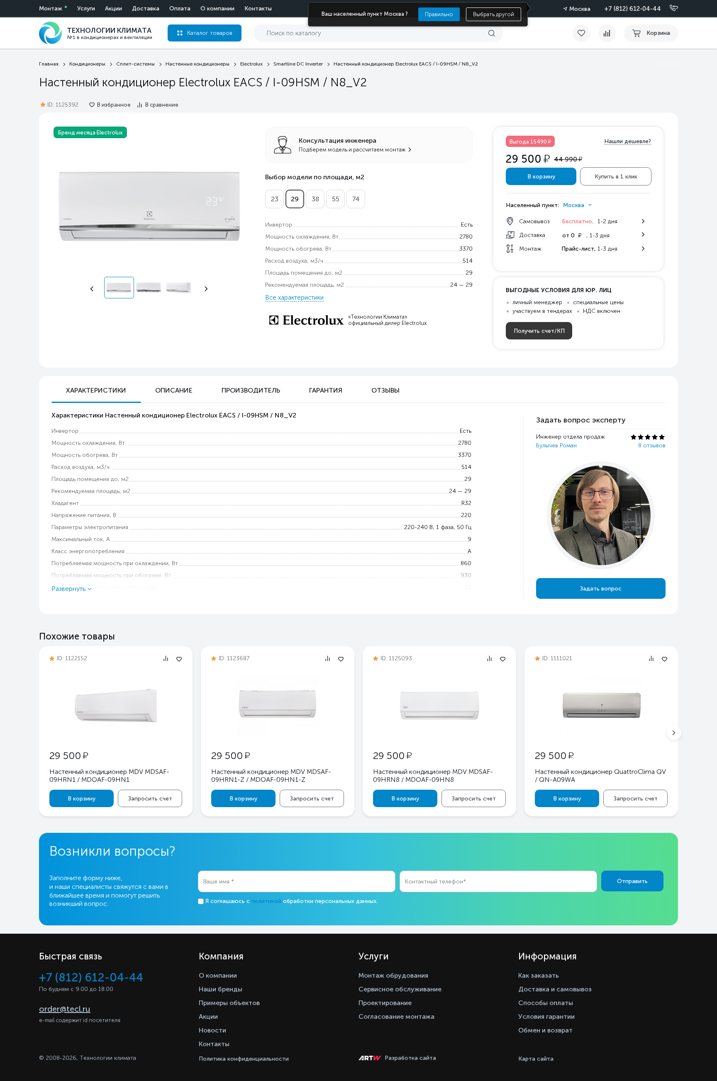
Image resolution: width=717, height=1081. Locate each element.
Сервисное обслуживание (399, 989)
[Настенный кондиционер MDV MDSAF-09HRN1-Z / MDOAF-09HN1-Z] (277, 733)
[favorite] (585, 33)
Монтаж (50, 8)
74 (355, 199)
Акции (113, 8)
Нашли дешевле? (627, 141)
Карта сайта (536, 1058)
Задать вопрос (601, 588)
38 (315, 199)
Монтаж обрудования (393, 975)
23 (274, 199)
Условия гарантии (546, 1016)
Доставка (145, 8)
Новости (212, 1030)
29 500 (68, 755)
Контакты (258, 8)
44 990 (568, 159)
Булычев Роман (556, 445)
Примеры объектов (229, 1003)
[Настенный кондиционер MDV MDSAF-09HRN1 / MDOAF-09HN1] (115, 733)
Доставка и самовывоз (555, 989)
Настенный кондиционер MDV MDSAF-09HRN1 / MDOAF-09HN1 (109, 775)
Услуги (86, 8)
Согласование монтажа (396, 1016)
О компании (217, 8)
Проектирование (385, 1003)
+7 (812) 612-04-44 (632, 8)
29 (295, 199)
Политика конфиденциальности (244, 1058)
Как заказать (538, 975)
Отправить (632, 881)
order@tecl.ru (64, 1009)
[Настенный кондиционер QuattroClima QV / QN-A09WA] (601, 733)
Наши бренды (220, 989)
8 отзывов (652, 445)
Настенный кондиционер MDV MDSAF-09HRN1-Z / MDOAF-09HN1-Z (271, 775)
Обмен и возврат (545, 1030)
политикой (266, 901)
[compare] (607, 33)
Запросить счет (150, 798)
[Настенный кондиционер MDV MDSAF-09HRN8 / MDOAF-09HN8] (439, 733)
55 (335, 199)
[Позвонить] (669, 8)
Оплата (179, 8)
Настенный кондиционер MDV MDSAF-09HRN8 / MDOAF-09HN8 (433, 775)
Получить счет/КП (539, 330)
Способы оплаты (545, 1003)
